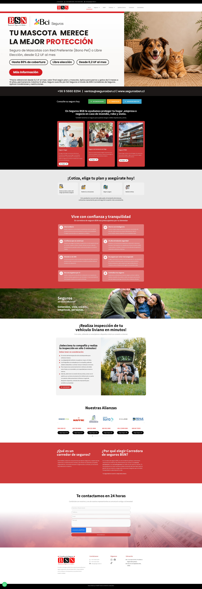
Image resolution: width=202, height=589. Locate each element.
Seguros (96, 7)
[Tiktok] (111, 563)
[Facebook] (115, 560)
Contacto (131, 7)
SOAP (104, 7)
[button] (97, 94)
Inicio (89, 7)
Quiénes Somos (122, 7)
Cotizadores (140, 7)
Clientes (111, 7)
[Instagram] (111, 560)
